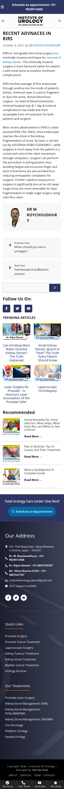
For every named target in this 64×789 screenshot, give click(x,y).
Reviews (56, 786)
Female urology (15, 737)
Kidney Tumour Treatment (22, 653)
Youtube (40, 786)
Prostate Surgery (16, 636)
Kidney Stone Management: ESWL (26, 703)
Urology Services (16, 671)
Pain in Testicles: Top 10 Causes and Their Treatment (42, 448)
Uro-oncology (14, 725)
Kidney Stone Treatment (20, 659)
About (13, 775)
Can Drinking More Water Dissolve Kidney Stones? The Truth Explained (16, 352)
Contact (49, 775)
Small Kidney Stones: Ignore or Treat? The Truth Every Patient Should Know (47, 352)
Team (37, 775)
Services (25, 775)
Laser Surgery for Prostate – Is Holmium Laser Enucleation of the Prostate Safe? (16, 394)
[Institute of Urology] (31, 21)
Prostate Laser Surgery (20, 698)
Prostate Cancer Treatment (22, 642)
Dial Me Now (40, 770)
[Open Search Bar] (59, 21)
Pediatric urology (16, 731)
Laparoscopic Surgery (19, 648)
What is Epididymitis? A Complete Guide (39, 471)
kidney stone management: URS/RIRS (29, 719)
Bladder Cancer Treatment (22, 665)
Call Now (24, 786)
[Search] (54, 288)
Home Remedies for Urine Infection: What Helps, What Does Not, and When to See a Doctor (42, 425)
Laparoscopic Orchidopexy (47, 389)
